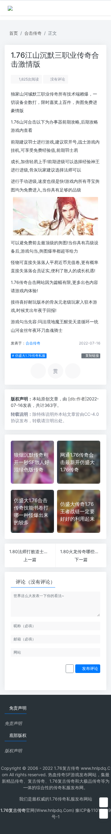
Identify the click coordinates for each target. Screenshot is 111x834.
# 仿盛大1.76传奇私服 (28, 356)
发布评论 (89, 668)
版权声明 (13, 750)
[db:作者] (77, 398)
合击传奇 (33, 33)
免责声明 (13, 723)
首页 (13, 33)
